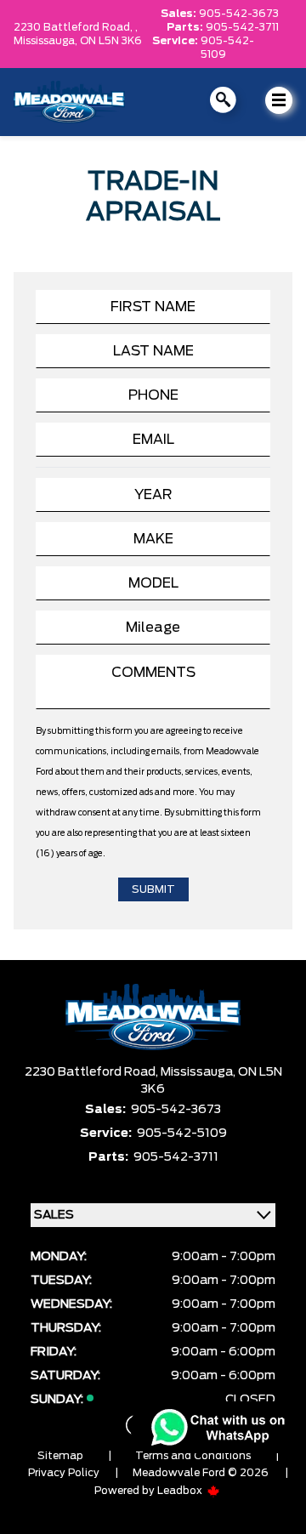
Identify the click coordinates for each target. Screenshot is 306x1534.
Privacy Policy (63, 1473)
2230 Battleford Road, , (76, 27)
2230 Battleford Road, (93, 1072)
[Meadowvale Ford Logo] (69, 102)
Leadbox (181, 1491)
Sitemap (60, 1456)
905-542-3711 (242, 27)
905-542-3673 (239, 14)
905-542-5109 (227, 48)
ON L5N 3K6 (111, 41)
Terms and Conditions (193, 1456)
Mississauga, (47, 41)
